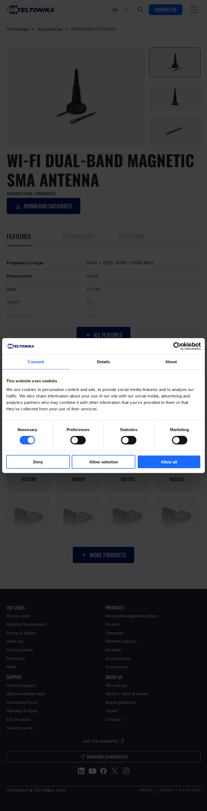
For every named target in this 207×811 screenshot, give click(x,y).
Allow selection (103, 461)
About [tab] (171, 361)
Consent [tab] (36, 361)
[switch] (78, 440)
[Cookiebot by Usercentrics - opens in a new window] (177, 346)
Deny (38, 461)
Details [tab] (103, 361)
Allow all (169, 461)
